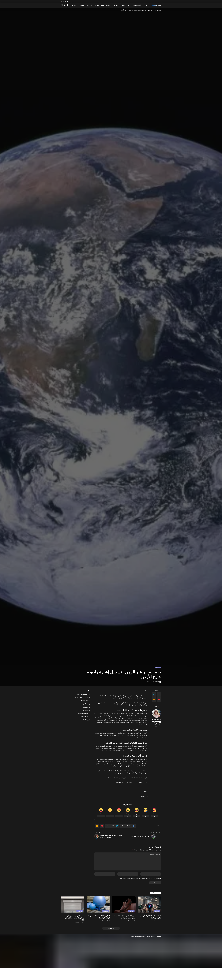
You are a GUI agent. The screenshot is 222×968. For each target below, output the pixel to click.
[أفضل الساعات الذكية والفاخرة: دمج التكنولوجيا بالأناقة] (149, 904)
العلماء (145, 735)
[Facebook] (70, 1)
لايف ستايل (158, 667)
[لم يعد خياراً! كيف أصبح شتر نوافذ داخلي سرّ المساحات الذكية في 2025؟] (72, 904)
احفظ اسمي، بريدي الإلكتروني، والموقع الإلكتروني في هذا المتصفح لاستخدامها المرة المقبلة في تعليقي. (139, 878)
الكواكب (114, 748)
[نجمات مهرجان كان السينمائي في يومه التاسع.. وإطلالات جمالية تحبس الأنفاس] (156, 713)
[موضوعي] (156, 5)
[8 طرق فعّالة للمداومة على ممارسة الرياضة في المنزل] (98, 904)
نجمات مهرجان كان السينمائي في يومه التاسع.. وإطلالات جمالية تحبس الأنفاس (156, 723)
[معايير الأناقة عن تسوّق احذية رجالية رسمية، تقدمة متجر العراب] (124, 904)
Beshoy (157, 681)
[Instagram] (64, 1)
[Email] (154, 699)
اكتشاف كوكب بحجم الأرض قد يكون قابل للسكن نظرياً (123, 777)
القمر (103, 716)
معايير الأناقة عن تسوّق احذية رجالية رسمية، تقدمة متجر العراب (125, 917)
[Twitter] (68, 1)
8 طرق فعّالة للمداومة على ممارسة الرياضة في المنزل (99, 917)
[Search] (62, 5)
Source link (144, 796)
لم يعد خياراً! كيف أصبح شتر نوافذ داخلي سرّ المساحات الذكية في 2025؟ (74, 918)
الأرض (141, 763)
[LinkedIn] (62, 1)
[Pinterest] (66, 1)
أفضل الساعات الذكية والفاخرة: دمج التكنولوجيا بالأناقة (150, 917)
